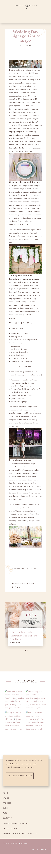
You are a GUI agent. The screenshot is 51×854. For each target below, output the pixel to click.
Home (5, 793)
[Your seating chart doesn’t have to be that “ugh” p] (15, 700)
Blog (5, 808)
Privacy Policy (40, 849)
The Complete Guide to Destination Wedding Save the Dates (23, 636)
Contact (7, 818)
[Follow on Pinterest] (21, 740)
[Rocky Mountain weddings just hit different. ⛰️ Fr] (15, 721)
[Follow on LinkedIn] (37, 740)
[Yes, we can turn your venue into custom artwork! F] (36, 721)
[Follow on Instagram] (13, 740)
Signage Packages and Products (20, 833)
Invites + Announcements (16, 823)
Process (7, 803)
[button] (25, 650)
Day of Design (10, 828)
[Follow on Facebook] (29, 740)
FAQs (5, 813)
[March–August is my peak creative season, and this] (36, 700)
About (6, 798)
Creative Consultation (20, 776)
